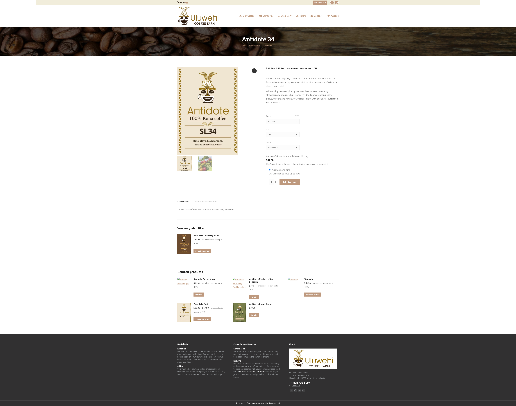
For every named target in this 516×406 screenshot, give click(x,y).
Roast (268, 116)
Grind (268, 142)
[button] (254, 70)
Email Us (296, 385)
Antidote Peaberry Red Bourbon (261, 280)
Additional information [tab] (205, 201)
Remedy (308, 279)
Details (198, 294)
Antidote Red (201, 304)
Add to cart (289, 182)
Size (268, 129)
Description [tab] (183, 201)
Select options (202, 251)
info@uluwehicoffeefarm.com (252, 371)
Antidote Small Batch (260, 304)
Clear (297, 115)
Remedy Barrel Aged (205, 279)
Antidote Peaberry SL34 (206, 235)
